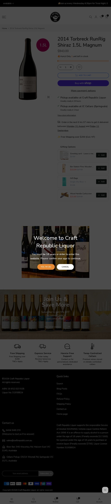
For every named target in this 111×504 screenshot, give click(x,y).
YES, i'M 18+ (46, 267)
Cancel (65, 267)
